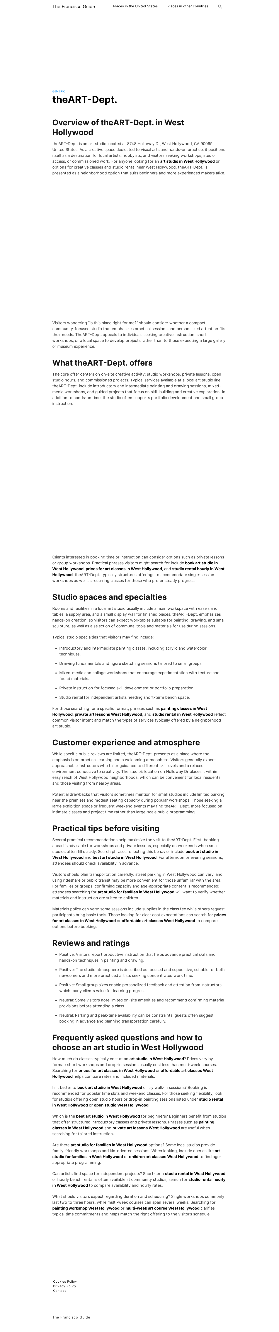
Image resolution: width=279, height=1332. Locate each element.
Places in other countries (187, 6)
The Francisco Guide (73, 6)
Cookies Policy (65, 1281)
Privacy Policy (64, 1286)
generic (58, 91)
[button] (220, 6)
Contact (59, 1290)
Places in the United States (135, 6)
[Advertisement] (139, 47)
